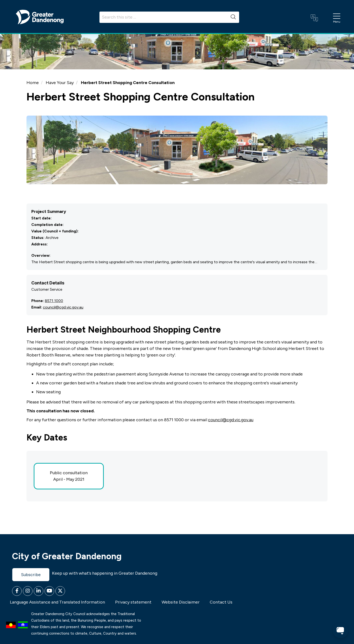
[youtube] (49, 591)
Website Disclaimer (181, 602)
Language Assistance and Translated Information (57, 602)
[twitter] (60, 591)
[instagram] (28, 591)
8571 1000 (54, 300)
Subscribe (31, 574)
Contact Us (221, 602)
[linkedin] (38, 591)
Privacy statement (133, 602)
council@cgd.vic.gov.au (63, 307)
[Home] (39, 16)
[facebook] (17, 591)
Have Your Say (60, 82)
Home (32, 82)
